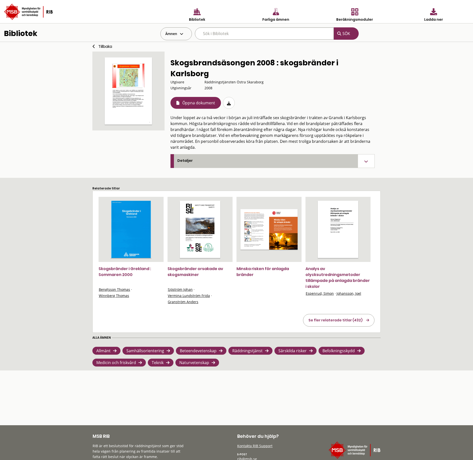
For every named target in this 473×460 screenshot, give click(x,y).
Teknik (158, 362)
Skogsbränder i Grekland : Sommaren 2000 (125, 271)
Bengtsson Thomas (114, 289)
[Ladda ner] (229, 103)
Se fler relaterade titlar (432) (335, 320)
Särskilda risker (292, 350)
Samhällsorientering (145, 350)
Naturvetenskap (194, 362)
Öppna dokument (198, 103)
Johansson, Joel (349, 293)
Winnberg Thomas (114, 295)
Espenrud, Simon (320, 293)
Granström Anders (183, 301)
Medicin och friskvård (116, 362)
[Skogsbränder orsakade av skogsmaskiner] (200, 229)
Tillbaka (105, 46)
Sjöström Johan (180, 289)
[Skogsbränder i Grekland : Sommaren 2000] (131, 229)
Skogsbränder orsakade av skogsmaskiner (195, 271)
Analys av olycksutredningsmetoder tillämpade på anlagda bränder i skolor (337, 277)
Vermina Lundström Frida (189, 295)
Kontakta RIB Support (254, 445)
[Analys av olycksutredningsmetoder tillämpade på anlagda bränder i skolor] (338, 229)
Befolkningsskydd (338, 350)
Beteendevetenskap (198, 350)
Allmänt (103, 350)
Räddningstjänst (247, 350)
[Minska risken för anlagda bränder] (269, 229)
